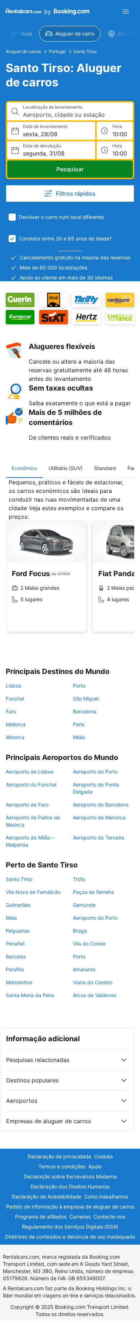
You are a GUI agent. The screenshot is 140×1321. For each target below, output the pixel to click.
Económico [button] (24, 468)
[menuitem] (21, 34)
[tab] (24, 468)
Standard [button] (105, 468)
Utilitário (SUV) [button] (65, 468)
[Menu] (125, 11)
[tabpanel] (70, 560)
